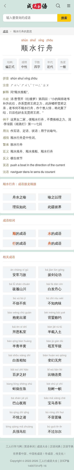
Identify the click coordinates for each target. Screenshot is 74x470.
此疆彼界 (54, 206)
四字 (37, 65)
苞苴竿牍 (54, 343)
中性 (24, 65)
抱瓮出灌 (19, 315)
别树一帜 (55, 386)
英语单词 (29, 446)
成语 (5, 31)
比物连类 (54, 372)
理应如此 (19, 206)
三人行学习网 (14, 446)
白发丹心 (54, 286)
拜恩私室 (19, 329)
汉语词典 (55, 446)
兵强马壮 (19, 429)
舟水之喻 (19, 196)
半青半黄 (19, 343)
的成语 (19, 233)
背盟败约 (54, 315)
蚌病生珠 (19, 386)
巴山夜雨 (19, 400)
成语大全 (42, 446)
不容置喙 (55, 415)
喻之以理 (54, 196)
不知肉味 (54, 301)
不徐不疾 (19, 301)
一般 (63, 65)
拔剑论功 (54, 272)
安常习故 (19, 272)
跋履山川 (19, 286)
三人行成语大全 (48, 461)
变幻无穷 (54, 358)
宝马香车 (54, 400)
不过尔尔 (54, 429)
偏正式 (9, 65)
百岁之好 (19, 372)
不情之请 (19, 415)
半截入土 (55, 329)
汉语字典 (68, 446)
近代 (50, 65)
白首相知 (19, 358)
